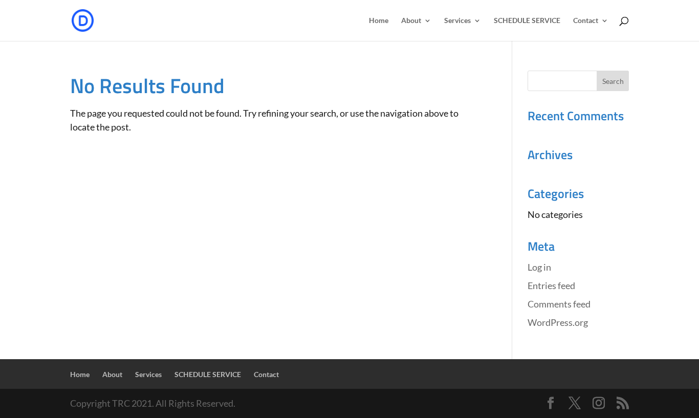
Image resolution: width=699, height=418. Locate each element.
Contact (585, 21)
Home (378, 21)
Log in (539, 267)
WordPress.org (558, 322)
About (411, 21)
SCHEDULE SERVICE (527, 21)
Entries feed (551, 285)
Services (457, 21)
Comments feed (559, 304)
